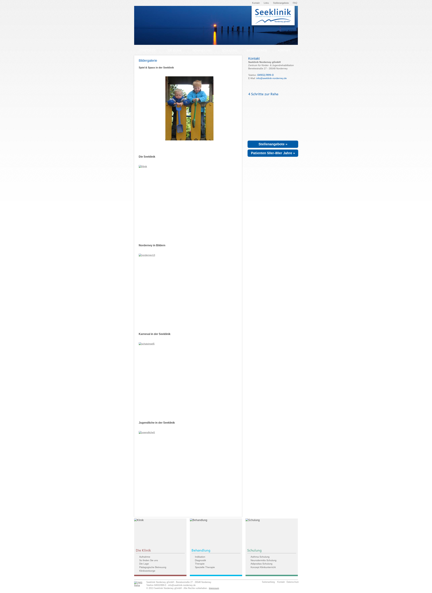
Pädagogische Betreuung (152, 567)
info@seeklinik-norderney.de (271, 78)
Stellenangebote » (273, 144)
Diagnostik (200, 560)
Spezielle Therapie (205, 567)
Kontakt (256, 3)
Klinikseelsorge (147, 570)
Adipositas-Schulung (261, 563)
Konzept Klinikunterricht (263, 567)
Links (266, 3)
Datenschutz (292, 582)
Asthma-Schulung (260, 556)
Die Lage (144, 563)
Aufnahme (144, 556)
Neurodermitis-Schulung (263, 560)
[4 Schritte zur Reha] (271, 118)
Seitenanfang (267, 582)
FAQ (295, 3)
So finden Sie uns (148, 560)
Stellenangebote (281, 3)
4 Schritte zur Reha (263, 94)
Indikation (200, 556)
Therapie (200, 563)
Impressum (214, 588)
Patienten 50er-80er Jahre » (273, 153)
